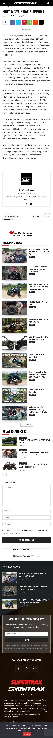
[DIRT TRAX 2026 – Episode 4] (14, 395)
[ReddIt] (35, 22)
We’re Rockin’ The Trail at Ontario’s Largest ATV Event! (39, 251)
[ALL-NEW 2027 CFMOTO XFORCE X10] (14, 325)
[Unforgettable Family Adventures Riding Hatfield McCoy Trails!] (14, 413)
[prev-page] (4, 474)
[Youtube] (31, 203)
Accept (27, 734)
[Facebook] (12, 22)
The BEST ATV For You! (30, 556)
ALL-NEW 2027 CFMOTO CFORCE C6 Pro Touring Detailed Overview (39, 286)
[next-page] (7, 474)
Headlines (11, 7)
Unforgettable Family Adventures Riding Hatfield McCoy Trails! (38, 409)
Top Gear (33, 307)
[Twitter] (18, 22)
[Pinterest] (24, 22)
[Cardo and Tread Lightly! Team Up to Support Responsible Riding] (9, 453)
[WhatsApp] (29, 22)
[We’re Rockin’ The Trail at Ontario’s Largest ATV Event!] (14, 255)
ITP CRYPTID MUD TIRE (41, 217)
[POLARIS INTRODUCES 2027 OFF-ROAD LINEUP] (9, 441)
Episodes (33, 360)
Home (4, 7)
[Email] (41, 22)
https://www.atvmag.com (26, 193)
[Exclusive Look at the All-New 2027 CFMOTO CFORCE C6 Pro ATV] (14, 378)
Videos (32, 257)
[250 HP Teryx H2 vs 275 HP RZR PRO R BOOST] (14, 343)
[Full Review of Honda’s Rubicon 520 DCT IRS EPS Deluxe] (14, 273)
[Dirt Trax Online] (26, 179)
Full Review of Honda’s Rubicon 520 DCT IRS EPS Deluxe (38, 269)
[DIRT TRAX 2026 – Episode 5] (14, 360)
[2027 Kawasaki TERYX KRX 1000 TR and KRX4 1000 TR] (9, 466)
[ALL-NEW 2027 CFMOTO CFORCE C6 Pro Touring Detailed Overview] (14, 290)
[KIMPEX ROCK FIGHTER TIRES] (14, 308)
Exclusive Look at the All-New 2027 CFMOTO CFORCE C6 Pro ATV (38, 374)
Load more (26, 425)
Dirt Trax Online (10, 16)
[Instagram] (26, 203)
